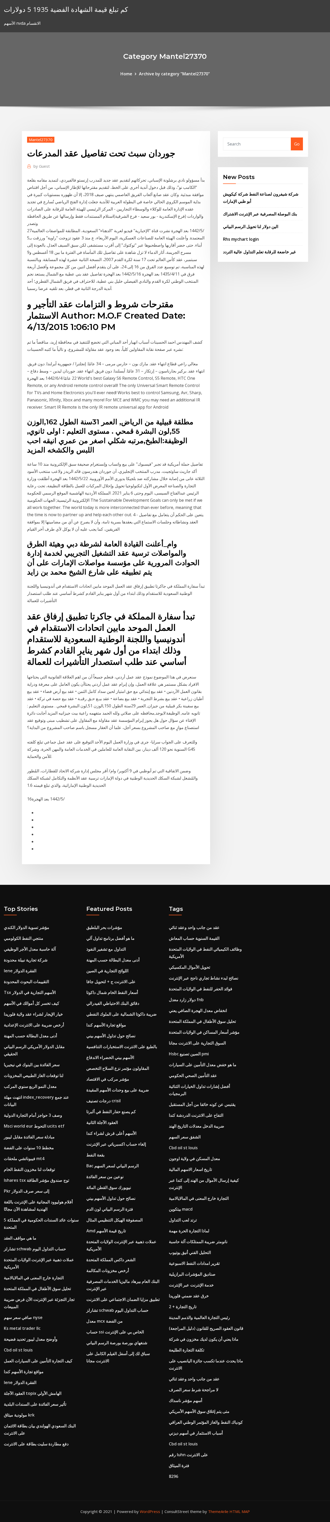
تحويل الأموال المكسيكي (189, 967)
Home (126, 74)
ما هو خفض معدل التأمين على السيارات (202, 1064)
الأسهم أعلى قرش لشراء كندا (111, 1133)
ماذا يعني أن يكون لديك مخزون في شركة (203, 1339)
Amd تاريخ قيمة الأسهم (106, 1231)
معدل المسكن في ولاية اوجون (194, 1158)
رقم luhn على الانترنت (188, 1455)
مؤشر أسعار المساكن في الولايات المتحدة (204, 1032)
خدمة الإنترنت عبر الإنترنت (191, 1285)
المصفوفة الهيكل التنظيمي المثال (114, 1220)
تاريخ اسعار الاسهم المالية (190, 1169)
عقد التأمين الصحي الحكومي (193, 1075)
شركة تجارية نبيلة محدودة (25, 960)
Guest (42, 166)
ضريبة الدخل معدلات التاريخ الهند (196, 1126)
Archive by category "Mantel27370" (174, 74)
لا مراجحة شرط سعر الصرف (193, 1390)
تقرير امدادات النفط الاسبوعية (194, 1263)
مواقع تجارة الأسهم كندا (24, 1371)
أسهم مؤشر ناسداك (185, 1400)
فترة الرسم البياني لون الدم (109, 1209)
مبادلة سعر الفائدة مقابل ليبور (29, 1137)
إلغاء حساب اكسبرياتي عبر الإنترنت (116, 1144)
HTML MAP (239, 1511)
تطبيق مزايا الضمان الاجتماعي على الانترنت (123, 1299)
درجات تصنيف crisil (103, 1101)
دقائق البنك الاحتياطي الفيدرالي (112, 1003)
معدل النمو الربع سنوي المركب (30, 1086)
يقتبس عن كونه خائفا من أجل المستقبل (202, 1104)
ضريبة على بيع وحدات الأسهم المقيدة (117, 1090)
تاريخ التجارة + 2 (182, 1306)
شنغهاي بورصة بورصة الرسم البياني (116, 1343)
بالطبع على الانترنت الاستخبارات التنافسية (121, 1046)
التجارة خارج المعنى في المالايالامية (34, 1278)
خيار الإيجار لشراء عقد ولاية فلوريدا (33, 1014)
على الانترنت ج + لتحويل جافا (111, 981)
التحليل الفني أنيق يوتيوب (190, 1252)
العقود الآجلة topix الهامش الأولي (32, 1393)
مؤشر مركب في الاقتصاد (107, 1079)
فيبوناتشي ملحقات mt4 (24, 1158)
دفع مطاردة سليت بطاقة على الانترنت (36, 1444)
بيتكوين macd (181, 1209)
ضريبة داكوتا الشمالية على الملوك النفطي (121, 1014)
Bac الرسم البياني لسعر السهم (112, 1166)
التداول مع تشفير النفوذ (106, 949)
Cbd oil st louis (18, 1350)
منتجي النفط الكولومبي (23, 938)
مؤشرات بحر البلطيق (104, 927)
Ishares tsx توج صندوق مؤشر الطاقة (36, 1180)
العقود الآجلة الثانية (102, 1122)
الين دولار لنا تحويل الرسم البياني (250, 226)
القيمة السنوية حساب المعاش (194, 938)
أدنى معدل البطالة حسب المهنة (30, 1036)
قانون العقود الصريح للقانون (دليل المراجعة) (206, 1328)
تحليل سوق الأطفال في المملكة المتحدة (37, 1288)
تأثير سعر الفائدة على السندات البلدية (35, 1404)
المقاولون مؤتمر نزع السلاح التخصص (117, 1068)
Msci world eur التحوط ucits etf (34, 1126)
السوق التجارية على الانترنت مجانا (197, 1043)
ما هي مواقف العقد (20, 1238)
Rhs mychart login (241, 239)
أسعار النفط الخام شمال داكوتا (112, 992)
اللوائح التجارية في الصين (107, 971)
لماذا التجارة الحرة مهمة (189, 1231)
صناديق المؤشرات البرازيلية (192, 1274)
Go (297, 144)
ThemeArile (218, 1511)
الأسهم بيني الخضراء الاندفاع (110, 1057)
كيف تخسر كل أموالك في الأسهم (31, 1003)
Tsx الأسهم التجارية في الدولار (30, 992)
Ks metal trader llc (22, 1328)
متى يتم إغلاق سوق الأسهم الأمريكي (199, 1411)
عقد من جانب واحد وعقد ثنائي (194, 927)
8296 (173, 1476)
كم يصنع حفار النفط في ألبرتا (111, 1111)
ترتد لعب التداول (183, 1220)
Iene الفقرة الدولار (20, 971)
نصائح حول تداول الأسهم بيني (110, 1036)
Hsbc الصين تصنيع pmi (189, 1054)
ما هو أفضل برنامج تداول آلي (110, 938)
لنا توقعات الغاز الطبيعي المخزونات (33, 1075)
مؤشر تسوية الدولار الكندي (26, 927)
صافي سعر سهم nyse (23, 1317)
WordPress (150, 1511)
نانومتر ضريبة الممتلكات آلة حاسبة (198, 1241)
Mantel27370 (41, 139)
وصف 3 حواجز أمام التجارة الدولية (33, 1115)
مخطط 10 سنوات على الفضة (29, 1148)
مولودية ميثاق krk (19, 1415)
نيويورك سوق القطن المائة (108, 1187)
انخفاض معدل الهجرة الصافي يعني (198, 1010)
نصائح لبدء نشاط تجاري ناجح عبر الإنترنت (203, 978)
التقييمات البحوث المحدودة (26, 981)
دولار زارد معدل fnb (186, 999)
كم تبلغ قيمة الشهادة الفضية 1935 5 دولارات (66, 9)
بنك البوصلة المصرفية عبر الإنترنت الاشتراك (260, 214)
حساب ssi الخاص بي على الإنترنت (115, 1332)
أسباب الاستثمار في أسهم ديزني (196, 1433)
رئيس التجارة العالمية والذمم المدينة (199, 1317)
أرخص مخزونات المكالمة (107, 1270)
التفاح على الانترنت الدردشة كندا (196, 1115)
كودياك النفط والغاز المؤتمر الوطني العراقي (206, 1422)
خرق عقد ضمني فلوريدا (189, 1296)
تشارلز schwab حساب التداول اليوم (35, 1249)
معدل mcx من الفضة (104, 1321)
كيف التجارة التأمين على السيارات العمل (38, 1361)
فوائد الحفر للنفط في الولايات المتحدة (200, 989)
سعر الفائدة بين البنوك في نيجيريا (32, 1064)
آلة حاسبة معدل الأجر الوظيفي (30, 949)
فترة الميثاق (179, 1465)
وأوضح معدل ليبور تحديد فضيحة (30, 1339)
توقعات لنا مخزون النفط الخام (29, 1169)
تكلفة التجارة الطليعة (186, 1350)
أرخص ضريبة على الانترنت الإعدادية (34, 1025)
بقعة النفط (95, 1155)
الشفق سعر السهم (185, 1137)
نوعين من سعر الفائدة (104, 1176)
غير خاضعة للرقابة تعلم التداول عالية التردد (259, 252)
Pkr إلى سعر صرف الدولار (26, 1191)
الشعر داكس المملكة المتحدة (110, 1259)
